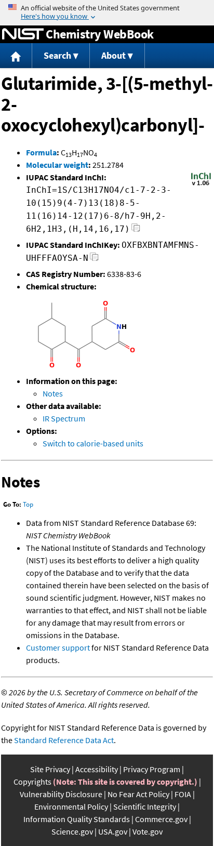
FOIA (183, 794)
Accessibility (96, 769)
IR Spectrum (64, 418)
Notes (53, 393)
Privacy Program (151, 769)
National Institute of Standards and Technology (23, 34)
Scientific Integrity (144, 806)
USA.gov (112, 831)
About (113, 55)
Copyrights (32, 781)
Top (28, 504)
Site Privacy (50, 769)
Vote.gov (147, 831)
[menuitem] (16, 56)
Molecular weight (57, 165)
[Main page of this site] (16, 56)
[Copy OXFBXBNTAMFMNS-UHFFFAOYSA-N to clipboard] (94, 260)
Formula (41, 152)
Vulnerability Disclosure (61, 794)
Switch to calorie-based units (93, 443)
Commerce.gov (161, 819)
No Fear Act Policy (138, 794)
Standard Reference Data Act (64, 740)
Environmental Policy (71, 806)
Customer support (58, 647)
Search (57, 55)
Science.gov (72, 831)
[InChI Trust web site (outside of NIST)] (201, 184)
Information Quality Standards (76, 819)
